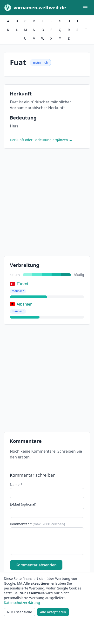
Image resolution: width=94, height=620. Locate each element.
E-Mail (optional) (23, 504)
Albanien (25, 304)
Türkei (22, 284)
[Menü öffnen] (85, 8)
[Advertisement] (47, 203)
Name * (16, 484)
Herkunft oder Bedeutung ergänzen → (41, 140)
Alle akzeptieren (53, 612)
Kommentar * (37, 524)
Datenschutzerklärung (22, 602)
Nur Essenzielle (19, 612)
